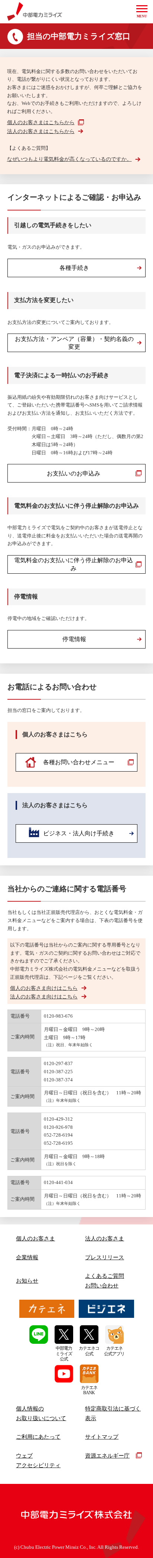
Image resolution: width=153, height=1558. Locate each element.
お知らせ (27, 1280)
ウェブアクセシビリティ (38, 1460)
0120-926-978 (58, 1127)
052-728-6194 (58, 1135)
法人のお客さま (104, 1238)
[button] (142, 11)
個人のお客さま (35, 1238)
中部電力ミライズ (34, 11)
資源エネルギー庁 (107, 1455)
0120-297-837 (58, 1063)
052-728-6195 (58, 1143)
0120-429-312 (58, 1119)
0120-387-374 (58, 1080)
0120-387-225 (58, 1071)
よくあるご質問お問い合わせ (104, 1281)
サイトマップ (101, 1436)
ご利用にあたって (38, 1436)
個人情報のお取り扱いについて (41, 1413)
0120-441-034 (58, 1182)
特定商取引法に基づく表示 (113, 1413)
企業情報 (27, 1257)
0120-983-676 (58, 1016)
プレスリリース (104, 1257)
